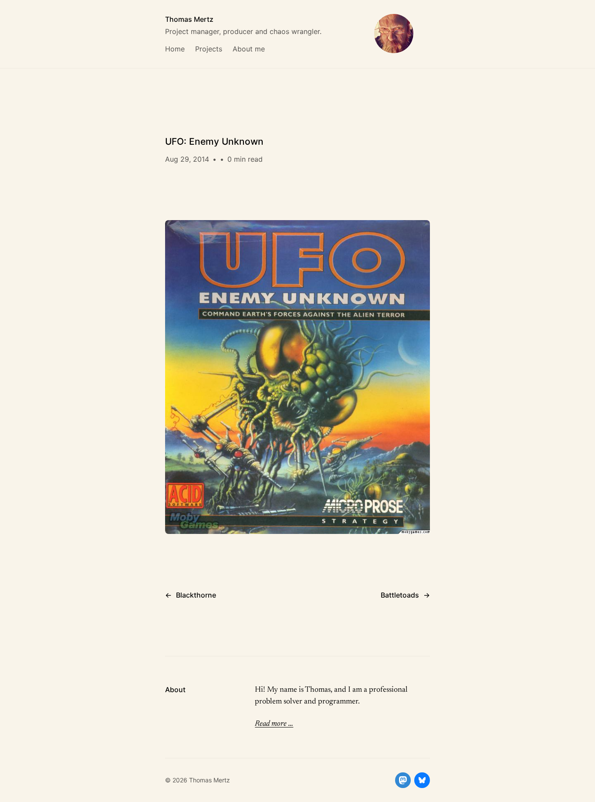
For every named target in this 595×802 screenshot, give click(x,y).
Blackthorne (196, 595)
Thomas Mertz (189, 19)
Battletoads (400, 595)
